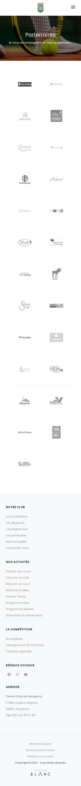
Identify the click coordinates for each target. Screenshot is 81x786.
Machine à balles (17, 590)
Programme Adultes (19, 609)
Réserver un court (18, 584)
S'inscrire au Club (17, 578)
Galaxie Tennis (16, 596)
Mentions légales (41, 744)
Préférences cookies (40, 756)
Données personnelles (40, 750)
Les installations (16, 516)
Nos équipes (14, 639)
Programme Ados (18, 603)
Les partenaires (16, 535)
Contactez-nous (17, 548)
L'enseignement (17, 529)
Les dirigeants (15, 523)
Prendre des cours (18, 571)
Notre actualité (16, 542)
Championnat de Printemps (25, 645)
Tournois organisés (19, 651)
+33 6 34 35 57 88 (23, 715)
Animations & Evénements (24, 615)
